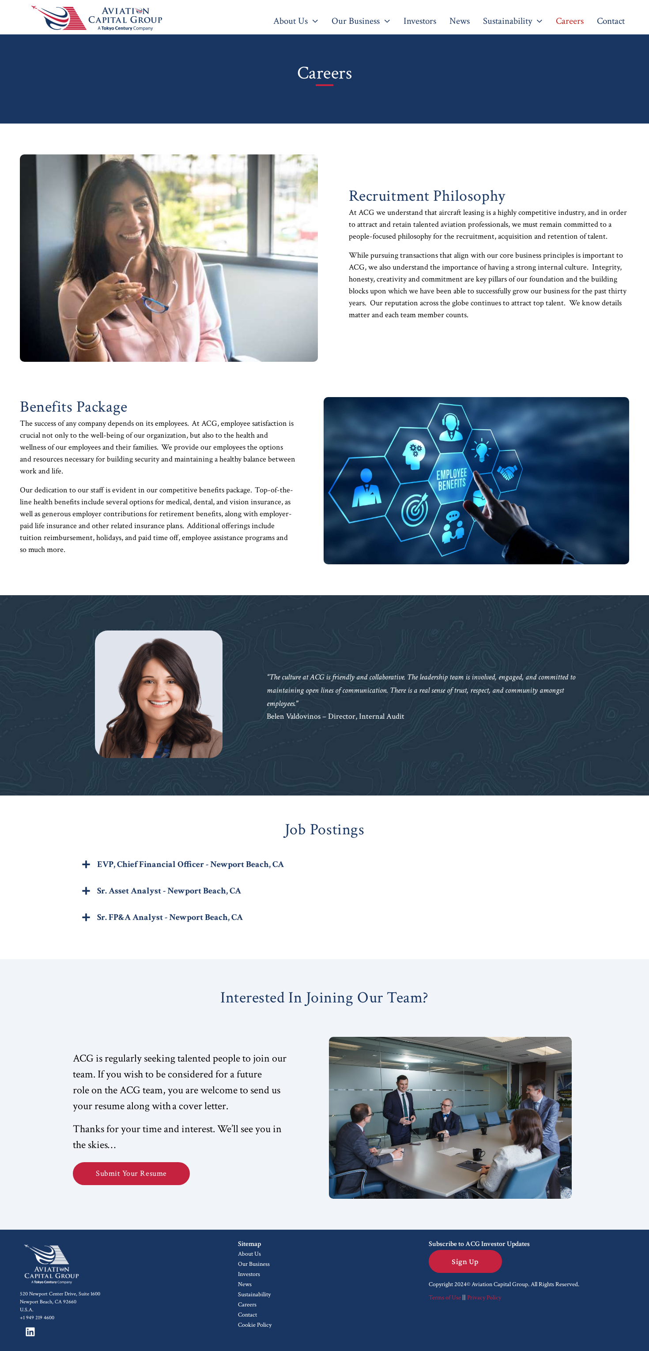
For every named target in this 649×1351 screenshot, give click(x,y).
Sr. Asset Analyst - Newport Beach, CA (169, 891)
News (245, 1284)
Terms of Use (445, 1298)
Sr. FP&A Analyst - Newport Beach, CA (170, 917)
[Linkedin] (30, 1332)
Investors (249, 1274)
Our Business (254, 1264)
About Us (249, 1254)
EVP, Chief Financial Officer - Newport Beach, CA (190, 864)
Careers (247, 1305)
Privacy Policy (484, 1298)
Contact (247, 1315)
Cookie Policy (255, 1325)
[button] (324, 866)
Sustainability (254, 1294)
